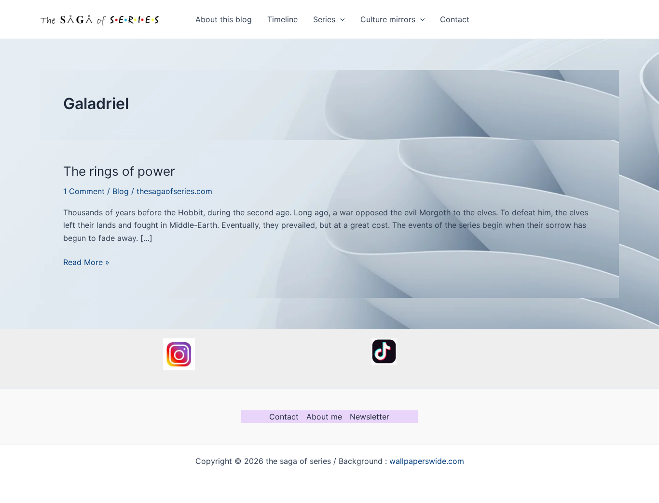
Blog (120, 191)
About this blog (223, 19)
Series (324, 19)
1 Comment (84, 191)
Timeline (282, 19)
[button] (340, 19)
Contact (454, 19)
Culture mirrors (387, 19)
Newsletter (369, 416)
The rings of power (119, 171)
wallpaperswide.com (426, 461)
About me (324, 416)
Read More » (86, 262)
